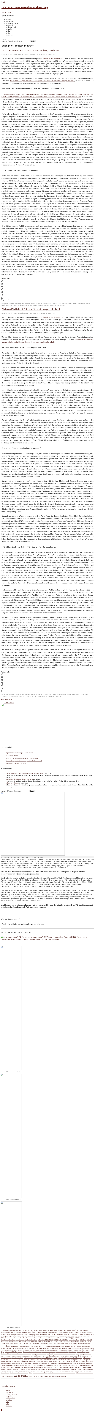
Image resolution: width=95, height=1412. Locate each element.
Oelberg (56, 1358)
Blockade (80, 1336)
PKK (38, 1360)
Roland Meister (77, 1363)
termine (8, 19)
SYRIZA (40, 1369)
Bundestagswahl (53, 1338)
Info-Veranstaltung (25, 1350)
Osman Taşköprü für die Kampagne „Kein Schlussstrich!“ (24, 761)
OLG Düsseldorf (77, 1358)
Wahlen (62, 305)
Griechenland (41, 1348)
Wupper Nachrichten (7, 1376)
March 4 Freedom (60, 1354)
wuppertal (9, 25)
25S (37, 1330)
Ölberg (64, 1376)
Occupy (51, 1358)
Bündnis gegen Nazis (72, 1338)
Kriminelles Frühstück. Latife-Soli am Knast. (19, 779)
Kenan (43, 1352)
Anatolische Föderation (21, 1332)
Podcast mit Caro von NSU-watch (16, 764)
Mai (55, 1354)
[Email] (47, 283)
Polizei (68, 1360)
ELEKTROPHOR (83, 1342)
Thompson (8, 1371)
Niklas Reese (84, 694)
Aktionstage (4, 1332)
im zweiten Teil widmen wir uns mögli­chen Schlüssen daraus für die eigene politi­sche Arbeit (47, 340)
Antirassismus (64, 1332)
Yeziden (30, 1376)
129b (51, 1330)
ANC (29, 1332)
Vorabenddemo (42, 1373)
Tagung (63, 1369)
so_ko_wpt (33, 54)
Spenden (85, 1367)
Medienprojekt (83, 1354)
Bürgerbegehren (82, 1338)
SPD (81, 1367)
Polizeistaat (82, 1360)
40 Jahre (43, 1330)
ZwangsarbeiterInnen (49, 1376)
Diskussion (15, 1342)
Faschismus (81, 304)
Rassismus (81, 1361)
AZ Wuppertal (86, 1334)
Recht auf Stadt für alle (7, 1363)
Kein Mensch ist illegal (35, 1352)
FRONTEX (72, 1346)
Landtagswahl (35, 1354)
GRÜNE (47, 1348)
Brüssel (47, 1338)
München (56, 1356)
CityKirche (28, 1340)
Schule (77, 1365)
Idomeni (15, 1350)
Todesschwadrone (43, 305)
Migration (30, 1356)
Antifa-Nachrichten (46, 1332)
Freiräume (67, 1346)
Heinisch (85, 1348)
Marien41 (67, 1354)
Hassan (64, 1348)
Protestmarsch (38, 1361)
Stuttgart (21, 1369)
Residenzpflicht (64, 1363)
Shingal (91, 1365)
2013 (57, 1330)
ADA (73, 1330)
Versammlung (24, 1373)
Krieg (67, 1352)
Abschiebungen (67, 1330)
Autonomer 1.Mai (39, 1334)
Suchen (4, 39)
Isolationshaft (8, 1352)
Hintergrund (91, 1348)
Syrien (36, 1369)
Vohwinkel (35, 1373)
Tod (19, 1371)
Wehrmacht (72, 1373)
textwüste (61, 304)
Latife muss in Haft (12, 756)
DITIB (20, 1342)
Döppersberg (34, 1342)
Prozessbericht (52, 1361)
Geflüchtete (87, 1346)
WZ (27, 1376)
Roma (87, 1363)
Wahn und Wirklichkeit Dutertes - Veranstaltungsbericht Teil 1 (31, 309)
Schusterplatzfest (84, 1365)
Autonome (20, 1334)
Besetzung (56, 1336)
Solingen (43, 1367)
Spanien (77, 1367)
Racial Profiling (67, 1361)
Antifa (32, 1332)
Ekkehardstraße (66, 1342)
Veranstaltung (54, 305)
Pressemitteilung (15, 1361)
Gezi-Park (27, 1348)
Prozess (45, 1361)
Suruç (27, 1369)
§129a (56, 1376)
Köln (8, 1354)
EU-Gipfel (26, 1344)
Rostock (13, 1365)
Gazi (83, 1346)
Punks (58, 1361)
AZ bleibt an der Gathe (77, 1334)
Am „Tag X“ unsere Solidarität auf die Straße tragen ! (22, 758)
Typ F (53, 1371)
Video (30, 1373)
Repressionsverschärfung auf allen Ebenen (19, 753)
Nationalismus (73, 1356)
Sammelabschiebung (49, 1365)
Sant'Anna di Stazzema (61, 1365)
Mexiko (15, 1356)
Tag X (67, 1369)
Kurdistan (4, 1354)
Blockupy (3, 1338)
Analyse (13, 1332)
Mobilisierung (37, 1356)
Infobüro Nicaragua (39, 1350)
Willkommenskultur (87, 1373)
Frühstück (78, 1346)
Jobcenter (19, 1352)
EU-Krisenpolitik (34, 1344)
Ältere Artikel (9, 703)
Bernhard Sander (48, 1336)
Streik (16, 1369)
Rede (24, 1363)
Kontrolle (63, 1352)
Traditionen (32, 1371)
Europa (50, 1344)
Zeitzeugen (40, 1376)
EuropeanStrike (56, 1344)
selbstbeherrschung (12, 23)
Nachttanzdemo (64, 1356)
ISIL (87, 1350)
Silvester (12, 1367)
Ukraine (68, 1371)
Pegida (23, 1360)
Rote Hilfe (29, 1365)
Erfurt (2, 1344)
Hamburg (58, 1348)
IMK (19, 1350)
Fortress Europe (33, 1346)
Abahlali (61, 1330)
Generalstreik (4, 1348)
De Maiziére (41, 1340)
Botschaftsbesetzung (12, 1338)
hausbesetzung (70, 1348)
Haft (50, 1348)
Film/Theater (81, 1344)
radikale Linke (74, 1361)
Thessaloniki (89, 1369)
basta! (92, 1334)
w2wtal (50, 1373)
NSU (47, 1358)
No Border (20, 1358)
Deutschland (76, 1340)
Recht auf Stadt (89, 1361)
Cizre (32, 1340)
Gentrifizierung (12, 1348)
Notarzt (39, 1358)
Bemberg (19, 1336)
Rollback (83, 1363)
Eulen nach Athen (43, 1344)
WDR (58, 1373)
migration (9, 29)
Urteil (84, 1371)
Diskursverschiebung (6, 1342)
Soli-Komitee (20, 1367)
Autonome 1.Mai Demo (29, 1334)
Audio (11, 1334)
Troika (50, 1371)
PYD (61, 1361)
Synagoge (31, 1369)
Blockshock (86, 1336)
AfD (75, 1330)
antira (8, 31)
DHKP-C (84, 1340)
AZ (65, 1334)
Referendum (28, 1363)
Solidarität (37, 1367)
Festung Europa (72, 1344)
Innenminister (62, 1350)
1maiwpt (24, 1330)
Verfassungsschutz (15, 1373)
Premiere (8, 1361)
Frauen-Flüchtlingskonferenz (56, 1346)
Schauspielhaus (71, 1365)
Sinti (15, 1367)
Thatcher (84, 1369)
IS (85, 1350)
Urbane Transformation (76, 1371)
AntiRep (71, 1332)
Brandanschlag (21, 1338)
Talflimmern (72, 1369)
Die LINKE (89, 1340)
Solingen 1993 (51, 1367)
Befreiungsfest (4, 1336)
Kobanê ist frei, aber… (12, 783)
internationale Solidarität (72, 1350)
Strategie (12, 1369)
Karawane (26, 1352)
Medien (77, 1354)
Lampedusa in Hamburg (24, 1354)
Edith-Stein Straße (57, 1342)
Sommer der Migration (62, 1367)
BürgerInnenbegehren (6, 1340)
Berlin (33, 1336)
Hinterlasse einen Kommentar (46, 54)
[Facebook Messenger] (47, 292)
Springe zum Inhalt (8, 16)
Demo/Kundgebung (51, 1340)
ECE (52, 1342)
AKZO (8, 1332)
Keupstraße (48, 1352)
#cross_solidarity (5, 1330)
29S (40, 1330)
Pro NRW (27, 1361)
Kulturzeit (79, 1352)
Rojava (70, 1363)
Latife (41, 1354)
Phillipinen (9, 305)
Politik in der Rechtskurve (21, 305)
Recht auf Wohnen (17, 1363)
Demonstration (63, 1340)
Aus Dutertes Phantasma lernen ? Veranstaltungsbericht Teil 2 (31, 50)
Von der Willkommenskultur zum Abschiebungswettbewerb (24, 773)
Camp (17, 1340)
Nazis (79, 1356)
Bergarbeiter (24, 1336)
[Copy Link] (47, 281)
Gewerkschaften (20, 1348)
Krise (70, 1352)
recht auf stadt (11, 27)
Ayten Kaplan (60, 1334)
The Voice (3, 1371)
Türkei (57, 1371)
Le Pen (44, 1354)
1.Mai (20, 1330)
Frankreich (46, 1346)
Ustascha (90, 1371)
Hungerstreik (9, 1350)
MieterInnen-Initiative (22, 1356)
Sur (24, 1369)
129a (47, 1330)
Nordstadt (34, 1358)
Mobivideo (44, 1356)
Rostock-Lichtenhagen (21, 1365)
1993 (54, 1330)
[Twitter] (47, 286)
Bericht (30, 1336)
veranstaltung (47, 304)
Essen (19, 1344)
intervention (10, 21)
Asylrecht (3, 1334)
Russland (35, 1365)
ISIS (89, 1350)
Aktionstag (85, 1330)
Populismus (33, 305)
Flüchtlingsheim (15, 1346)
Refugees (41, 1363)
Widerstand (79, 1373)
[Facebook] (47, 289)
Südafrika (44, 1369)
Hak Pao (54, 1348)
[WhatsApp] (47, 297)
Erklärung (7, 1344)
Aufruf (15, 1334)
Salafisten (40, 1365)
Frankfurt (40, 1346)
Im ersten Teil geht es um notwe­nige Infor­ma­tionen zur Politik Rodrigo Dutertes (42, 81)
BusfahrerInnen (62, 1338)
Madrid (51, 1354)
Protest (32, 1361)
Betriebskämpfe (62, 1336)
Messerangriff (9, 1356)
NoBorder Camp (28, 1358)
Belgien (10, 1336)
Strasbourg (7, 1369)
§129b (60, 1376)
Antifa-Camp (37, 1332)
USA (87, 1371)
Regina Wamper (48, 1363)
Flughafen (87, 1344)
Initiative (56, 1350)
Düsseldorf (47, 1342)
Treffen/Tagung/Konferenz (42, 1371)
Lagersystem (13, 1354)
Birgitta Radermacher (72, 1336)
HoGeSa (3, 1350)
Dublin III (24, 1342)
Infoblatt (32, 1350)
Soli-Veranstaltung (28, 1367)
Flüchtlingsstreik (24, 1346)
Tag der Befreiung (56, 1369)
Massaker (72, 1354)
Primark (23, 1361)
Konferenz (58, 1352)
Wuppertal (20, 1376)
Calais (13, 1340)
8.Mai (28, 1330)
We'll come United (64, 1373)
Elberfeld (73, 1342)
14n (31, 1330)
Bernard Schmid (40, 1336)
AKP (78, 1330)
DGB (81, 1340)
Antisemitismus (77, 1332)
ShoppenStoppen (5, 1367)
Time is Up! (15, 1371)
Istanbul (14, 1352)
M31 (48, 1354)
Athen (8, 1334)
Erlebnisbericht (14, 1344)
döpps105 (40, 1342)
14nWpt (34, 1330)
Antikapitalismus (55, 1332)
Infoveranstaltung (49, 1350)
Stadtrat (89, 1367)
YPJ (36, 1376)
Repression (56, 1363)
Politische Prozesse (60, 1360)
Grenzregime (33, 1348)
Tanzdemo (78, 1369)
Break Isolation (29, 1338)
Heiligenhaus (78, 1348)
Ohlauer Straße (69, 1358)
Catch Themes (12, 1384)
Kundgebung (86, 1352)
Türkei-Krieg (63, 1371)
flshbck (55, 304)
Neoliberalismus (86, 1356)
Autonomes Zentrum (50, 1334)
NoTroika (43, 1358)
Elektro (77, 1342)
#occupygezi (14, 1330)
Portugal (3, 1361)
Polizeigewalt (74, 1360)
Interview (81, 1350)
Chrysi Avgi (22, 1340)
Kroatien (74, 1352)
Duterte (74, 304)
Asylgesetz (90, 1332)
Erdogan (90, 1342)
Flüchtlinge (5, 1346)
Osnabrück (11, 1360)
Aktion (80, 1330)
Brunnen (42, 1338)
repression (9, 35)
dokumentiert (26, 304)
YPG (34, 1376)
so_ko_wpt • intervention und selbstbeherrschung (25, 7)
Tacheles (50, 1369)
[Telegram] (47, 295)
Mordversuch (50, 1356)
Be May (14, 1336)
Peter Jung (28, 1360)
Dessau (71, 1340)
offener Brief (62, 1358)
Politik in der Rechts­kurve (53, 58)
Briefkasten (37, 1338)
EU (22, 1344)
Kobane (53, 1352)
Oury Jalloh (18, 1360)
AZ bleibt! (68, 1334)
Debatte (35, 1340)
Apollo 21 (84, 1332)
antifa (8, 33)
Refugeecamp (35, 1363)
